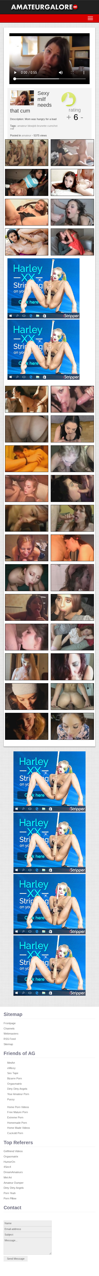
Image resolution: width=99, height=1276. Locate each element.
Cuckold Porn (15, 1133)
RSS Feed (10, 1038)
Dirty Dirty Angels (17, 1088)
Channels (9, 1028)
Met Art (8, 1177)
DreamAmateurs (13, 1172)
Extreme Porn (15, 1117)
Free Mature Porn (17, 1112)
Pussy (11, 1099)
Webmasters (11, 1033)
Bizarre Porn (14, 1078)
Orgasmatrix (14, 1083)
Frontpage (10, 1023)
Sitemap (8, 1044)
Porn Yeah (10, 1193)
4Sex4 (7, 1166)
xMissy (11, 1068)
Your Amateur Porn (18, 1094)
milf (12, 128)
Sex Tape (12, 1073)
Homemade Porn (17, 1122)
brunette (42, 125)
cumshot (52, 125)
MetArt (11, 1062)
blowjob (32, 125)
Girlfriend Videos (13, 1151)
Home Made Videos (18, 1127)
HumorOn (9, 1161)
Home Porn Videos (18, 1107)
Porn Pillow (10, 1198)
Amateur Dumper (14, 1182)
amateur (22, 125)
